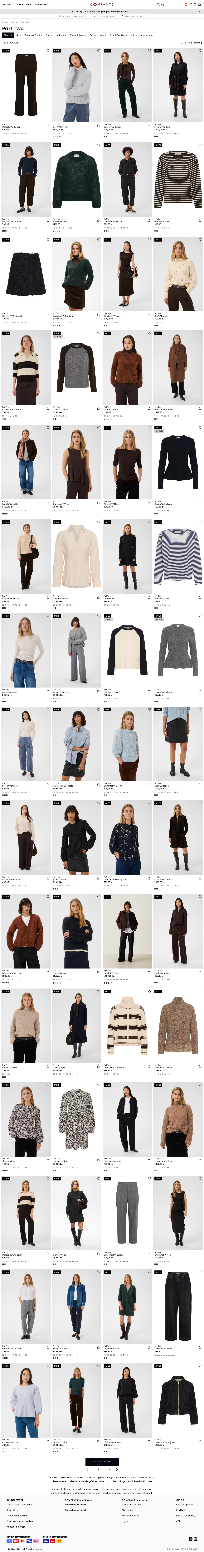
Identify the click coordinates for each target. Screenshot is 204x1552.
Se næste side (102, 1461)
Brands (15, 22)
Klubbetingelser (130, 1515)
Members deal (41, 4)
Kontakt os (12, 1510)
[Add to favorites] (48, 50)
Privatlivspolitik (13, 1549)
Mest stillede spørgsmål (19, 1504)
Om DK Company (185, 1515)
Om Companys (184, 1504)
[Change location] (186, 4)
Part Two (25, 22)
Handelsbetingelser (17, 1515)
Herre (29, 4)
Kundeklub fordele (132, 1504)
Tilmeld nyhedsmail (75, 1504)
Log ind (125, 1521)
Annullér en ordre (16, 1526)
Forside (5, 22)
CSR (178, 1521)
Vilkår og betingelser (32, 1549)
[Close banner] (200, 11)
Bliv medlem (128, 1510)
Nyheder (20, 4)
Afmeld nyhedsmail (75, 1510)
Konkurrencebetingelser (20, 1521)
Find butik (181, 1510)
